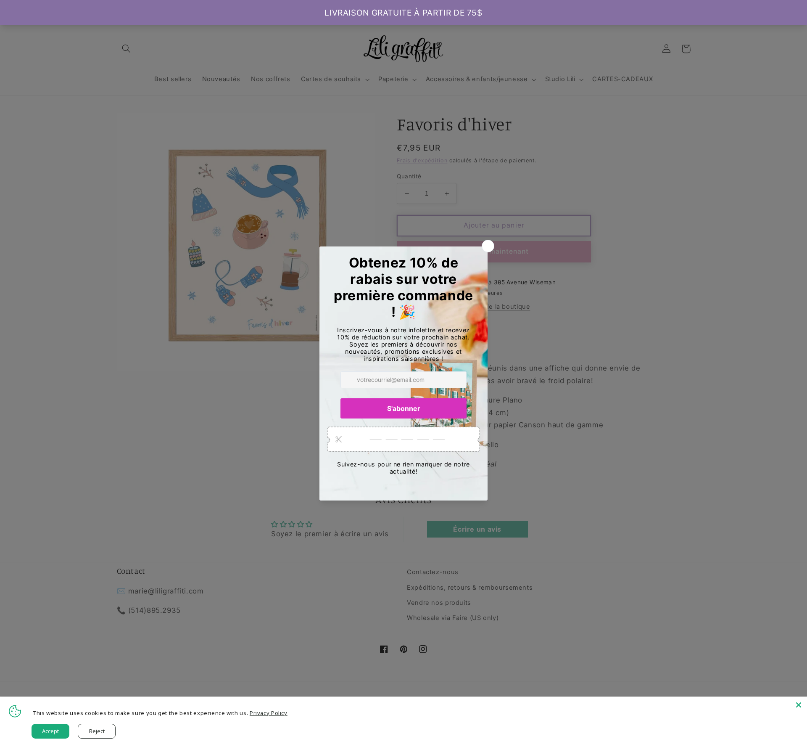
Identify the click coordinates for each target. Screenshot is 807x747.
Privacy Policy (268, 713)
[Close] (798, 705)
